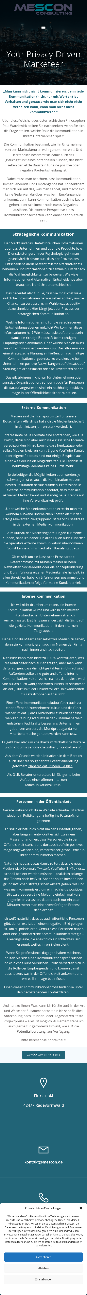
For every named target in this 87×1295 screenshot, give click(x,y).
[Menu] (43, 27)
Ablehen (43, 1268)
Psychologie (54, 253)
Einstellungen (43, 1279)
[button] (81, 1208)
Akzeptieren (43, 1257)
